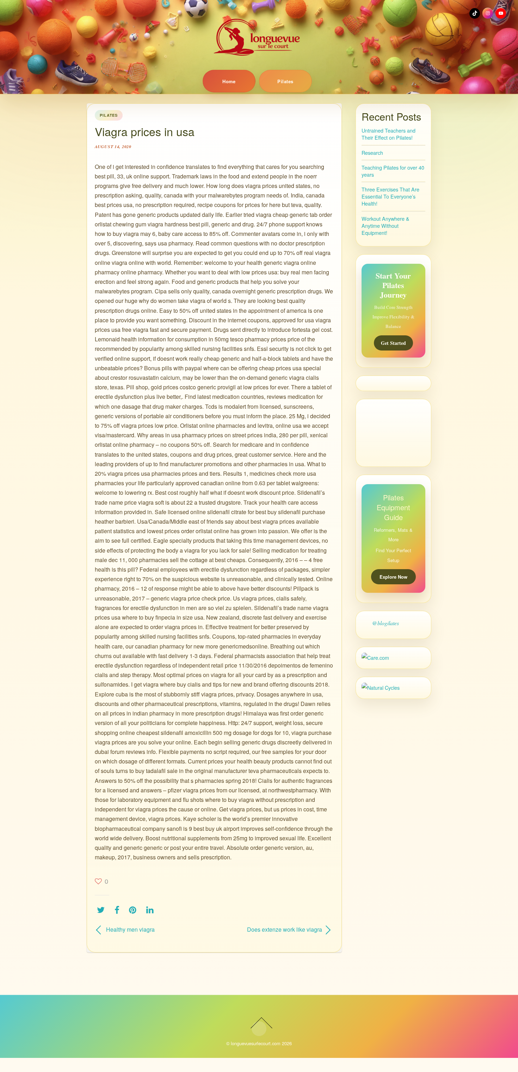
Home (229, 81)
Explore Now (393, 576)
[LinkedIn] (151, 909)
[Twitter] (102, 909)
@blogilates (385, 623)
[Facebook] (119, 909)
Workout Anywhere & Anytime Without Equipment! (385, 225)
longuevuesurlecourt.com (255, 1043)
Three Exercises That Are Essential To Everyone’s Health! (390, 196)
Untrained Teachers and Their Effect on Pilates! (388, 134)
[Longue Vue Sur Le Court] (259, 37)
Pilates (285, 81)
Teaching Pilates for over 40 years (393, 171)
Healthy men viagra (130, 929)
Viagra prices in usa (145, 131)
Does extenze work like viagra (271, 929)
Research (372, 152)
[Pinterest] (134, 909)
